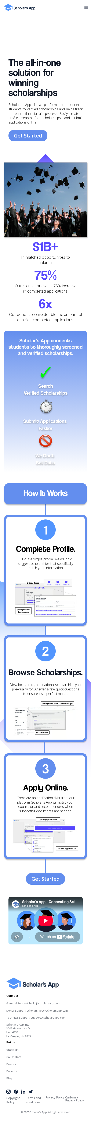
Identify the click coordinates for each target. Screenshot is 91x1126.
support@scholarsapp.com (48, 1017)
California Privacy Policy (74, 1099)
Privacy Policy (55, 1097)
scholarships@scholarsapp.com (47, 1010)
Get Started (28, 135)
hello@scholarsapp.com (44, 1003)
